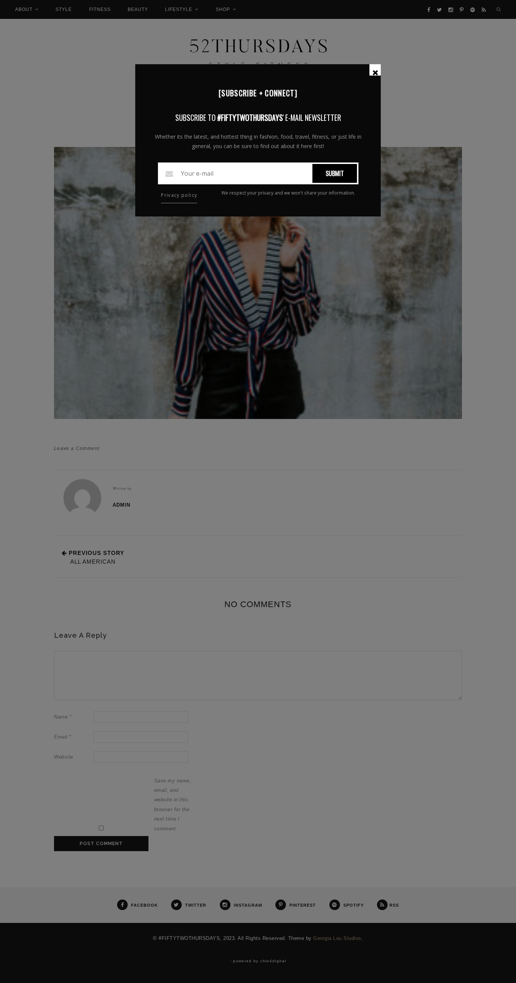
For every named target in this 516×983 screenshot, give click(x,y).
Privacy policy (179, 195)
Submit (335, 173)
